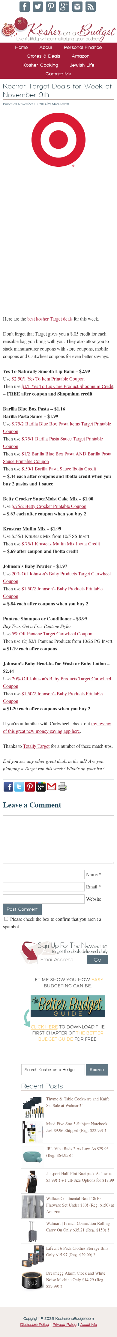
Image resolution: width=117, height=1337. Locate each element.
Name (92, 874)
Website (93, 899)
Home (21, 47)
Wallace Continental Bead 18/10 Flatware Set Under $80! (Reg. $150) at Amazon (80, 1204)
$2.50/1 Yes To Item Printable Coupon (48, 378)
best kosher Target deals (50, 318)
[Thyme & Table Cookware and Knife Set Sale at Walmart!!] (33, 1107)
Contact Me (58, 73)
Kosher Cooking (40, 65)
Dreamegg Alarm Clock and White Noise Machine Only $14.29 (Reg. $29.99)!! (75, 1279)
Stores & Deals (43, 56)
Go (97, 960)
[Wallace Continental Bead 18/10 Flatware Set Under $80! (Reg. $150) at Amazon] (33, 1206)
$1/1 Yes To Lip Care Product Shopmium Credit (67, 386)
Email (91, 886)
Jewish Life (82, 65)
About (46, 47)
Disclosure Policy (34, 1325)
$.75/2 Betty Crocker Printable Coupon (49, 506)
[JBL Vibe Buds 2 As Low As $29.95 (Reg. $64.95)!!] (33, 1156)
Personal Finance (83, 47)
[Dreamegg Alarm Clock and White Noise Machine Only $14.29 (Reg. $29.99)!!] (33, 1281)
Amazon (81, 56)
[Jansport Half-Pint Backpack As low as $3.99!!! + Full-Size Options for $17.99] (33, 1181)
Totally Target (36, 746)
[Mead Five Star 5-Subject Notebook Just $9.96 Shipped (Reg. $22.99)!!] (33, 1132)
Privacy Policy (64, 1325)
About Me (88, 1325)
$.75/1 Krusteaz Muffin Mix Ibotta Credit (61, 543)
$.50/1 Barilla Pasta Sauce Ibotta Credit (59, 468)
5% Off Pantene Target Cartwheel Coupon (52, 633)
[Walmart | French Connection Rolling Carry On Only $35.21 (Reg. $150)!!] (33, 1231)
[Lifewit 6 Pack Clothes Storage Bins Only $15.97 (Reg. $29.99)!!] (33, 1256)
